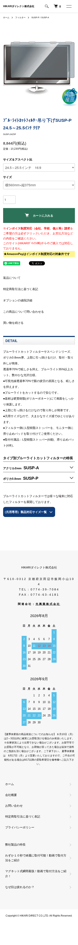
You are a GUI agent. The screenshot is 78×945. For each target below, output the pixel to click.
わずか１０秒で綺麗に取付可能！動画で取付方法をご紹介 (35, 858)
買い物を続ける (13, 322)
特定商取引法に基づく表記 (20, 289)
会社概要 (11, 795)
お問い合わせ (14, 805)
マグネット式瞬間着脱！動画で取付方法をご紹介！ (35, 873)
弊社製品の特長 (15, 844)
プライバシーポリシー (19, 827)
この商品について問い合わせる (23, 311)
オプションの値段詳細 (17, 300)
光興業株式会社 (48, 604)
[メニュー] (68, 6)
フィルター (20, 17)
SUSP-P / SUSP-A (40, 17)
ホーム (6, 17)
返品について (12, 277)
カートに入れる (43, 215)
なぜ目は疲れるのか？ (19, 887)
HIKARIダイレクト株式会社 (18, 6)
